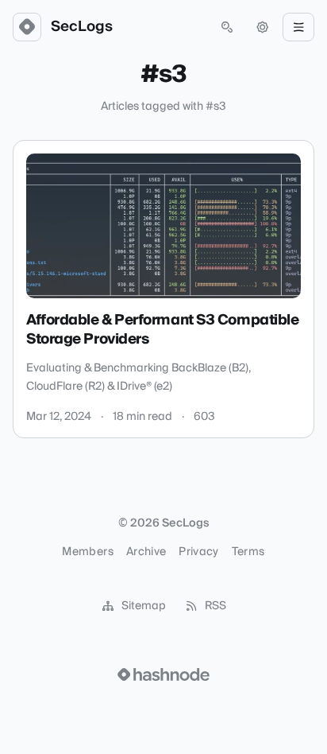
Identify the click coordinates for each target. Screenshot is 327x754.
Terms (248, 552)
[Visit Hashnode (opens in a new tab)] (163, 674)
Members (87, 552)
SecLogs (82, 27)
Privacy (198, 552)
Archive (146, 552)
